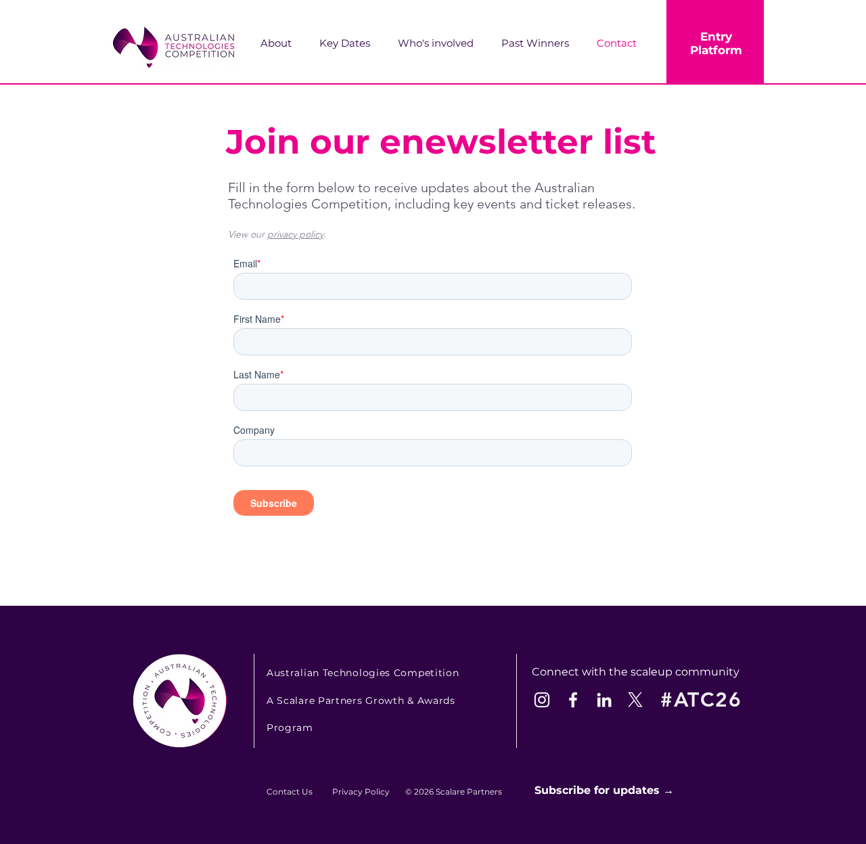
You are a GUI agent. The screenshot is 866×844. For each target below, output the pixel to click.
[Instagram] (542, 700)
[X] (635, 700)
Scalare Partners (469, 791)
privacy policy (295, 234)
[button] (443, 43)
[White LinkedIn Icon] (604, 700)
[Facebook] (573, 700)
